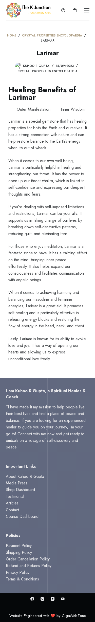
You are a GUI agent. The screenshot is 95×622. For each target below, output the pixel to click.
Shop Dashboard (20, 490)
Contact (12, 510)
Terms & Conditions (22, 579)
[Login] (63, 10)
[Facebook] (32, 599)
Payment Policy (19, 546)
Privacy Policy (17, 572)
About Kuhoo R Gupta (25, 476)
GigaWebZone (74, 615)
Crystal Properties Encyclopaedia (47, 71)
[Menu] (86, 10)
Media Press (16, 483)
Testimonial (15, 496)
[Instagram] (42, 599)
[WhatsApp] (63, 599)
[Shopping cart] (75, 10)
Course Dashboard (22, 516)
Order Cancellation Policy (28, 559)
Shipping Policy (19, 552)
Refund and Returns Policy (28, 566)
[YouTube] (52, 599)
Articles (12, 503)
